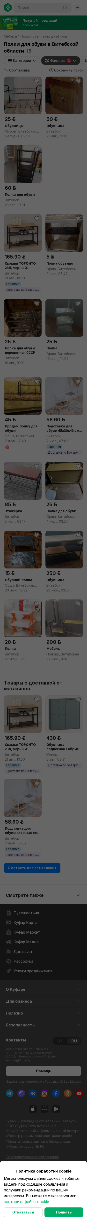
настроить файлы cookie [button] (26, 1201)
